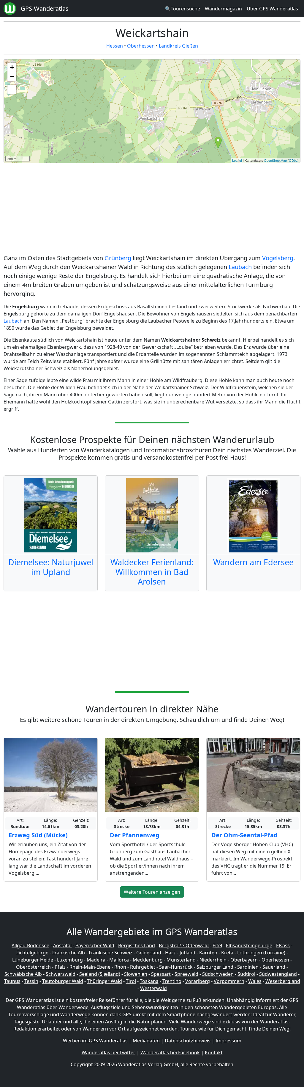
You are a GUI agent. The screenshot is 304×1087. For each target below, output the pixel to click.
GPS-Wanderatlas (45, 8)
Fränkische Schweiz (110, 952)
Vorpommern (229, 981)
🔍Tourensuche (182, 8)
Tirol (131, 981)
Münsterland (181, 959)
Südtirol (246, 974)
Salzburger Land (215, 967)
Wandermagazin (223, 8)
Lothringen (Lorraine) (261, 952)
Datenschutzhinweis (187, 1040)
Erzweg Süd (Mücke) (38, 835)
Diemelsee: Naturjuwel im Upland (50, 567)
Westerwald (153, 988)
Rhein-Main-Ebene (89, 967)
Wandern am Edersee (253, 562)
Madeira (96, 959)
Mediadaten (146, 1040)
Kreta (227, 952)
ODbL (293, 160)
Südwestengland (278, 974)
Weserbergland (282, 981)
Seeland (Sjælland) (99, 974)
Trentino (171, 981)
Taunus (12, 981)
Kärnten (208, 952)
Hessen (114, 46)
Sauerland (273, 967)
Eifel (217, 945)
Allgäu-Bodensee (30, 945)
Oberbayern (244, 959)
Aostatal (62, 945)
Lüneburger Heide (32, 959)
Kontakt (214, 1052)
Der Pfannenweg (134, 835)
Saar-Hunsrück (176, 967)
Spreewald (186, 974)
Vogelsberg (277, 258)
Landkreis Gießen (178, 46)
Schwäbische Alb (23, 974)
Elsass (283, 945)
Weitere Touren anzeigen (152, 892)
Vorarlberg (197, 981)
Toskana (149, 981)
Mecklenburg (148, 959)
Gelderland (148, 952)
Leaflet (237, 160)
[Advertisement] (152, 209)
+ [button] (12, 67)
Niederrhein (213, 959)
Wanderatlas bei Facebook (170, 1052)
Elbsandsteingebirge (249, 945)
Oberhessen (141, 46)
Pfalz (60, 967)
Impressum (228, 1040)
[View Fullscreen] (11, 89)
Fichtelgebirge (32, 952)
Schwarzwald (60, 974)
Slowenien (135, 974)
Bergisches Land (136, 945)
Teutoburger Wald (62, 981)
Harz (170, 952)
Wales (255, 981)
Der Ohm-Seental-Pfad (244, 835)
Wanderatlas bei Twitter (108, 1052)
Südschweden (218, 974)
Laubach (240, 267)
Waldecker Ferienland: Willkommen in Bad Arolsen (152, 572)
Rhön (120, 967)
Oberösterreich (33, 967)
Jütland (187, 952)
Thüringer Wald (104, 981)
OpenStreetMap (275, 160)
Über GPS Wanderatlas (272, 8)
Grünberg (117, 258)
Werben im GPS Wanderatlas (95, 1040)
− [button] (12, 76)
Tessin (31, 981)
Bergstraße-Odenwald (184, 945)
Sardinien (248, 967)
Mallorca (119, 959)
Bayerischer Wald (94, 945)
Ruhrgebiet (142, 967)
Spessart (161, 974)
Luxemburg (70, 959)
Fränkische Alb (68, 952)
